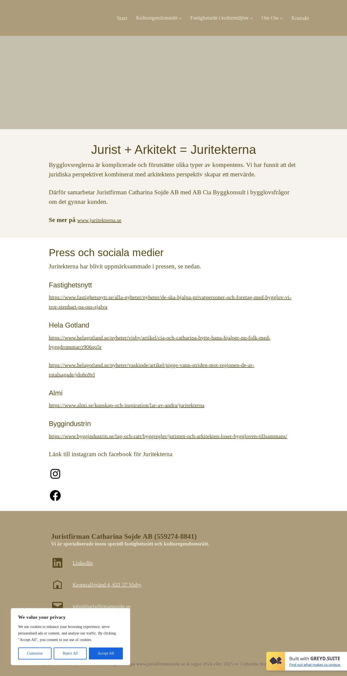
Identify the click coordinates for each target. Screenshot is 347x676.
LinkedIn (83, 563)
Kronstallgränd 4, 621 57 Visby (107, 585)
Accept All (106, 653)
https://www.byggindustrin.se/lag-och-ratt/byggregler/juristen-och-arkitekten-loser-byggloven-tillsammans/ (168, 436)
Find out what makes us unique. (315, 664)
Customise (35, 653)
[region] (70, 636)
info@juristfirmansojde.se (102, 606)
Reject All (70, 653)
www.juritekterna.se (99, 220)
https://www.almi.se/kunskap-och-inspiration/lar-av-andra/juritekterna (126, 405)
